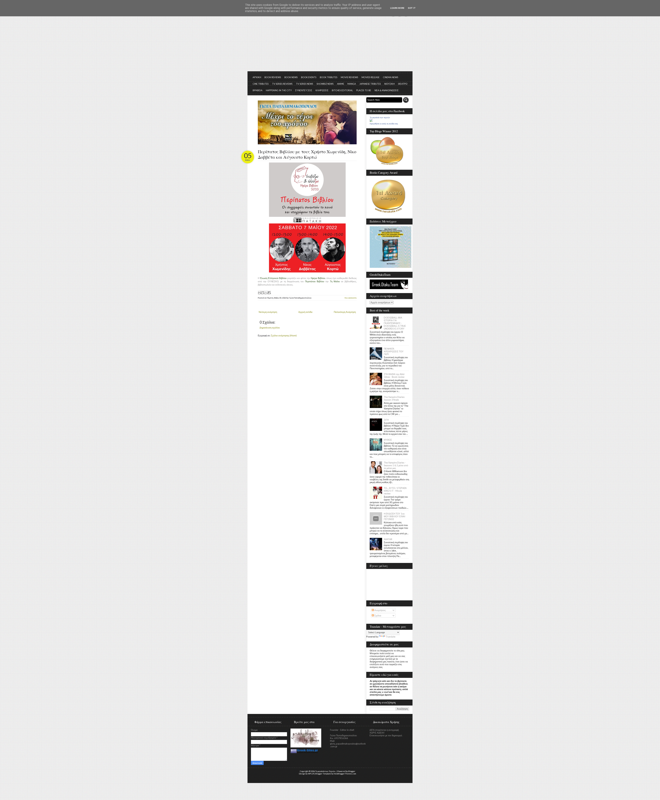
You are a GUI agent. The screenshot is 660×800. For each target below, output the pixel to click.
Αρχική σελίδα (305, 312)
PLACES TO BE (363, 90)
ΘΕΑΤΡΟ (402, 83)
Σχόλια (377, 615)
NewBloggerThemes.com (345, 774)
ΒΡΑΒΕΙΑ (257, 90)
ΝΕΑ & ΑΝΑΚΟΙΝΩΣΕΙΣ (387, 90)
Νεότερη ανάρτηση (268, 312)
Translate (390, 636)
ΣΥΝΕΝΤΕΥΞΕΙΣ (303, 90)
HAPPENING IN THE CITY (279, 90)
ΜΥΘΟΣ (388, 439)
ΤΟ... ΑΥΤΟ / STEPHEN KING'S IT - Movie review (395, 491)
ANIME (340, 83)
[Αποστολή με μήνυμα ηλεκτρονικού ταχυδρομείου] (259, 292)
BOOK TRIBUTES (328, 77)
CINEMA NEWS (390, 77)
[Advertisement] (330, 45)
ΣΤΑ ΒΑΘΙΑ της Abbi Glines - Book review (394, 375)
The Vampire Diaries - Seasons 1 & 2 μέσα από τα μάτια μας (396, 465)
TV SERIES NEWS (304, 83)
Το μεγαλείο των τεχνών (380, 117)
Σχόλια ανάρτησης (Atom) (284, 335)
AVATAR (388, 539)
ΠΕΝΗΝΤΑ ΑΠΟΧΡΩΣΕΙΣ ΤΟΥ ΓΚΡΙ (394, 351)
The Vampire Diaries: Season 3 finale (394, 398)
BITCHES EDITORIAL (342, 90)
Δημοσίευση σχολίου (270, 327)
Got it (412, 8)
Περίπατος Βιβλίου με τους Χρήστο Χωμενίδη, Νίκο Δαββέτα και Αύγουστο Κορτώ (307, 154)
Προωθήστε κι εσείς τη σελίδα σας (384, 124)
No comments (351, 298)
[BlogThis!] (262, 292)
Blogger (351, 771)
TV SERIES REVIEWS (282, 83)
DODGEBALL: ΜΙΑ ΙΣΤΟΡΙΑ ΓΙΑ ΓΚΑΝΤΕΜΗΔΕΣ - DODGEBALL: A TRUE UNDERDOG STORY (395, 323)
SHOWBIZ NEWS (325, 83)
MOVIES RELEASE (371, 77)
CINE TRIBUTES (261, 83)
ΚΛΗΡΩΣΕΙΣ (322, 90)
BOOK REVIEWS (273, 77)
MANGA (352, 83)
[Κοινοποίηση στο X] (266, 292)
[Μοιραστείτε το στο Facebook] (269, 292)
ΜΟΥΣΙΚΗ (389, 83)
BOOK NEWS (291, 77)
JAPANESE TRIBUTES (370, 83)
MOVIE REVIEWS (349, 77)
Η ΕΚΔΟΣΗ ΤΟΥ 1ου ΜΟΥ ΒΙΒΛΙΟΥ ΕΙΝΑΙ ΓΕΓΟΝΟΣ (394, 516)
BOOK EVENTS (308, 77)
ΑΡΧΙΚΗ (257, 77)
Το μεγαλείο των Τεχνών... (325, 771)
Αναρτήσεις (380, 610)
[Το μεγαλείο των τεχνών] (371, 120)
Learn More (397, 8)
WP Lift (311, 774)
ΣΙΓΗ (386, 419)
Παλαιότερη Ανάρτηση (345, 312)
